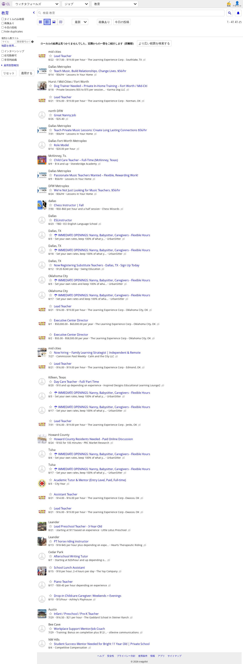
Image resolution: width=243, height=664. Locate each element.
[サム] (47, 22)
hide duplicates (13, 31)
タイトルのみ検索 (14, 19)
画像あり (9, 23)
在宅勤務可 (10, 55)
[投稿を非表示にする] (144, 59)
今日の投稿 (10, 27)
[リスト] (40, 22)
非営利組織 (10, 59)
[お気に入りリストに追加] (50, 56)
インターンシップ (14, 51)
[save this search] (238, 13)
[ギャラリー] (54, 22)
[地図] (60, 22)
